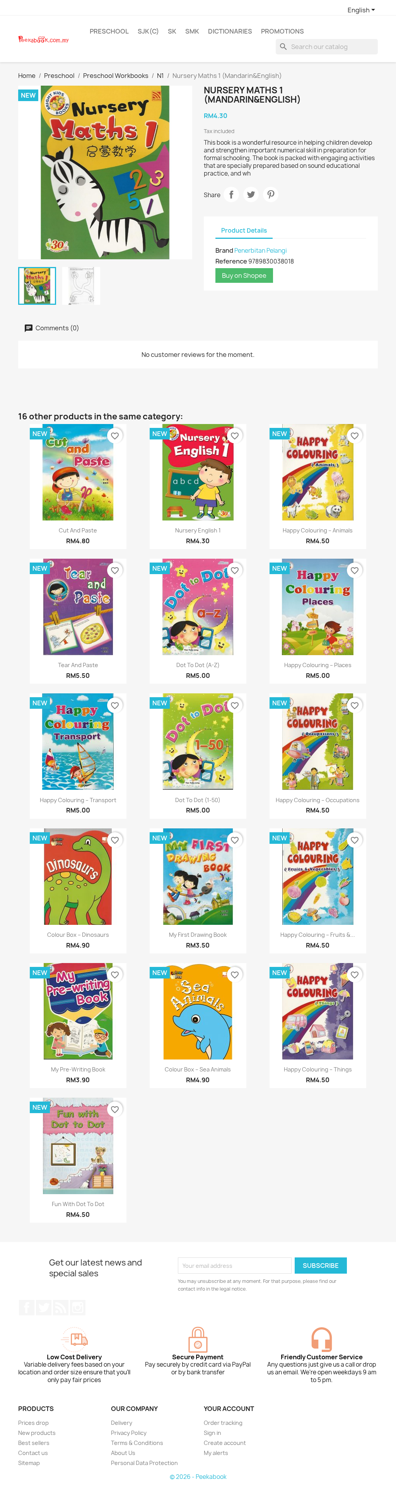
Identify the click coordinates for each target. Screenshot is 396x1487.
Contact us (33, 1453)
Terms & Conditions (137, 1442)
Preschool (109, 31)
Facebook (26, 1307)
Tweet (251, 194)
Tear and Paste (78, 665)
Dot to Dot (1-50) (197, 800)
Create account (225, 1442)
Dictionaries (230, 31)
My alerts (216, 1453)
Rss (60, 1307)
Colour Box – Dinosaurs (78, 934)
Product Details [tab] (244, 230)
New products (37, 1432)
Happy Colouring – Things (318, 1069)
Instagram (77, 1307)
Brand (224, 250)
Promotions (282, 31)
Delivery (121, 1422)
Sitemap (29, 1463)
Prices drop (33, 1422)
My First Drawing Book (198, 934)
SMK (192, 31)
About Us (123, 1453)
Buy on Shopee (244, 275)
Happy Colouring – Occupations (318, 800)
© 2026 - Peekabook (198, 1477)
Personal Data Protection (144, 1463)
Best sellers (34, 1442)
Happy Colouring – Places (318, 665)
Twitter (43, 1307)
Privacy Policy (129, 1432)
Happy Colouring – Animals (318, 530)
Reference (231, 261)
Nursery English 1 (198, 530)
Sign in (212, 1432)
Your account (229, 1408)
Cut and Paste (78, 530)
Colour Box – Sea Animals (198, 1069)
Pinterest (270, 194)
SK (172, 31)
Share (231, 194)
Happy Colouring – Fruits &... (317, 934)
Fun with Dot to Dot (78, 1204)
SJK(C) (148, 31)
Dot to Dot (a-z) (198, 665)
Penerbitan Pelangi (260, 251)
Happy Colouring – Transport (78, 800)
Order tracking (223, 1422)
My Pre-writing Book (78, 1069)
